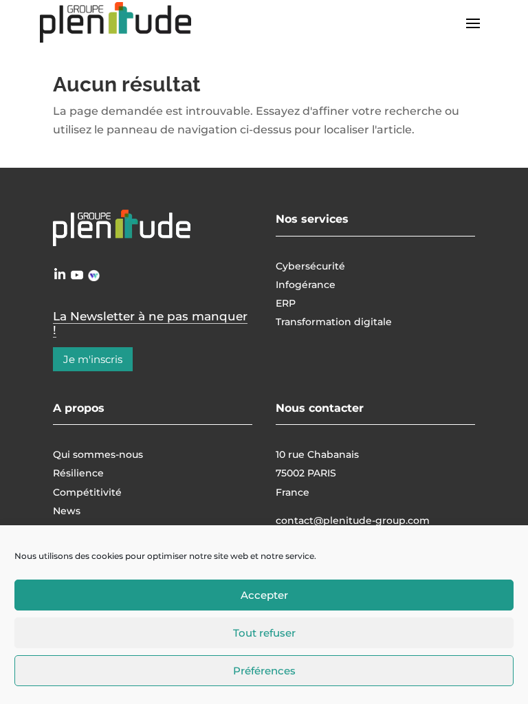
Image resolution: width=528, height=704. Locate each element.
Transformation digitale (334, 322)
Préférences (264, 670)
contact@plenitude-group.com (353, 520)
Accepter (264, 595)
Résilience (78, 473)
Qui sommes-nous (98, 454)
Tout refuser (264, 632)
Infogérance (306, 284)
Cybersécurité (310, 266)
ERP (286, 303)
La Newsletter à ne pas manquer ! (150, 323)
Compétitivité (87, 492)
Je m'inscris (92, 359)
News (66, 511)
